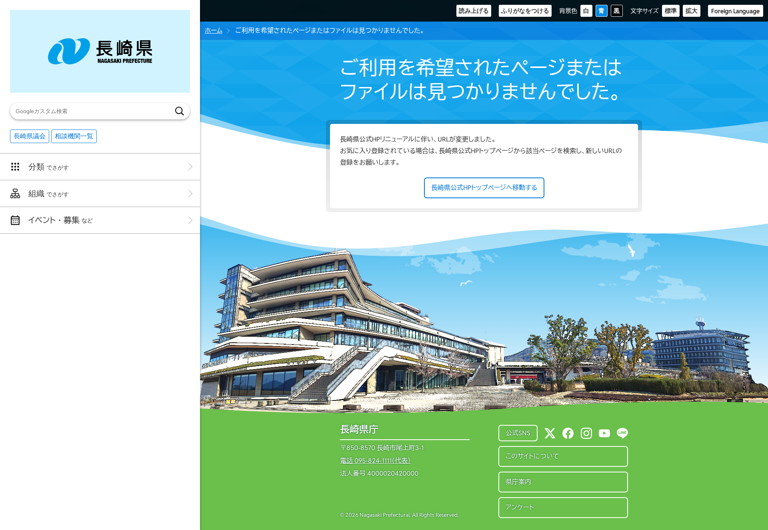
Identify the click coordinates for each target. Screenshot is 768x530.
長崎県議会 (30, 136)
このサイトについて (532, 456)
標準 (671, 10)
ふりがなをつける (525, 10)
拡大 (692, 10)
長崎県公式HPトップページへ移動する (484, 187)
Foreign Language (735, 11)
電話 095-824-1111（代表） (375, 461)
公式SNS (518, 433)
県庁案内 (518, 482)
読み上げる (474, 10)
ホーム (213, 30)
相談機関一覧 (74, 136)
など (60, 220)
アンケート (520, 507)
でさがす (48, 167)
